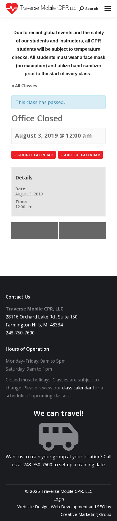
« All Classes (24, 85)
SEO (101, 506)
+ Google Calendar (33, 155)
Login (58, 499)
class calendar (77, 388)
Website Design (33, 506)
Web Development (69, 506)
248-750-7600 (20, 333)
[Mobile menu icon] (107, 8)
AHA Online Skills (30, 230)
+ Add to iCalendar (80, 155)
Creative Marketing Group (86, 514)
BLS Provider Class (86, 230)
